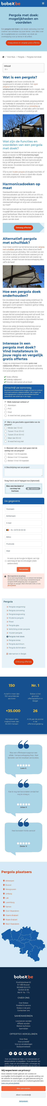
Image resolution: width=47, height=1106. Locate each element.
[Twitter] (15, 1053)
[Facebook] (10, 1053)
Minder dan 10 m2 (15, 428)
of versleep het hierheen (15, 488)
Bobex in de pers (23, 1008)
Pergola (21, 57)
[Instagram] (34, 1053)
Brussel (8, 885)
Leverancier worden (23, 1021)
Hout (10, 412)
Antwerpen (9, 881)
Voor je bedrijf (23, 1042)
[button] (43, 3)
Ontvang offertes (23, 228)
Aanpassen (23, 1101)
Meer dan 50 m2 (14, 438)
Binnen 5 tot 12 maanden (18, 457)
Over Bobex (23, 1003)
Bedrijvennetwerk (23, 1047)
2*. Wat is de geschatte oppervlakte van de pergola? (22, 423)
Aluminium (12, 405)
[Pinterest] (25, 1053)
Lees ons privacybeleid (10, 1083)
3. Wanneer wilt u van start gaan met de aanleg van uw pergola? (20, 449)
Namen (8, 907)
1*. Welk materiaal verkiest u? (16, 402)
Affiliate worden (23, 1023)
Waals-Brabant (11, 920)
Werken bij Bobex (23, 1026)
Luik (7, 898)
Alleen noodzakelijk (23, 1095)
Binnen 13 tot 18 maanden (18, 461)
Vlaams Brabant (11, 915)
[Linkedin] (29, 1053)
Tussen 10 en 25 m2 (16, 431)
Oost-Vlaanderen (12, 911)
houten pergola (19, 172)
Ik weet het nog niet (16, 441)
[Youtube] (20, 1053)
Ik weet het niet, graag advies (19, 415)
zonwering (33, 106)
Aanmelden (23, 1029)
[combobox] (8, 530)
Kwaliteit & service (23, 1005)
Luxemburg (9, 902)
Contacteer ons (23, 1010)
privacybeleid (12, 585)
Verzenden (23, 569)
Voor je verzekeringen (23, 1044)
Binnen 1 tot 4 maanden (17, 454)
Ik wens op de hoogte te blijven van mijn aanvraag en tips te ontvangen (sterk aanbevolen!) (23, 561)
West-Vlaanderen (12, 924)
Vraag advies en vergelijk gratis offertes (23, 43)
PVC (9, 409)
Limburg (8, 894)
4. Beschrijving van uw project (16, 467)
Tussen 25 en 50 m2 (16, 435)
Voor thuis (11, 57)
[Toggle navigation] (43, 3)
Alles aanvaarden (23, 1088)
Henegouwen (10, 889)
